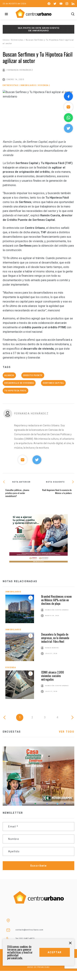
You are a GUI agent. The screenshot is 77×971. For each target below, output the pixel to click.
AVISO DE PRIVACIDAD (38, 967)
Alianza (9, 375)
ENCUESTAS (12, 731)
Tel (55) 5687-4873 (25, 939)
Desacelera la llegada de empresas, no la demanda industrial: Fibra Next (55, 638)
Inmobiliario (28, 85)
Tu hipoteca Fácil (15, 391)
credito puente (32, 375)
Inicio (6, 40)
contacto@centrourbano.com (29, 930)
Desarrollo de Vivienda (19, 383)
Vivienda (43, 85)
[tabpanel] (38, 647)
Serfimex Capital (53, 383)
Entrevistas (17, 40)
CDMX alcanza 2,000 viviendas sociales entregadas (52, 675)
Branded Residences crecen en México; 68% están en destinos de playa (56, 600)
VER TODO (66, 731)
